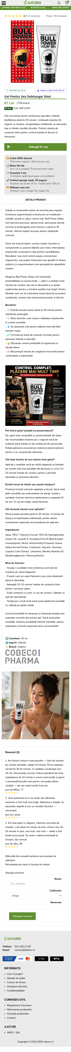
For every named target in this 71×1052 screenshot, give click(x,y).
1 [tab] (25, 86)
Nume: (58, 878)
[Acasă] (37, 3)
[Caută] (59, 3)
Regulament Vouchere (19, 1005)
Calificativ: (55, 890)
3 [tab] (35, 86)
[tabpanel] (35, 51)
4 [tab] (40, 86)
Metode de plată (16, 978)
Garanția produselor (18, 1013)
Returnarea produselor (19, 1009)
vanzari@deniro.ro (25, 950)
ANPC (10, 1032)
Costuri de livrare (16, 982)
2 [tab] (30, 86)
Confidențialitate (16, 990)
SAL (18, 1032)
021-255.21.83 (23, 946)
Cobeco (22, 646)
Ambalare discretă (17, 986)
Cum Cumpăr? (15, 974)
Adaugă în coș (38, 146)
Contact (11, 1017)
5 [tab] (46, 86)
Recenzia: (56, 902)
